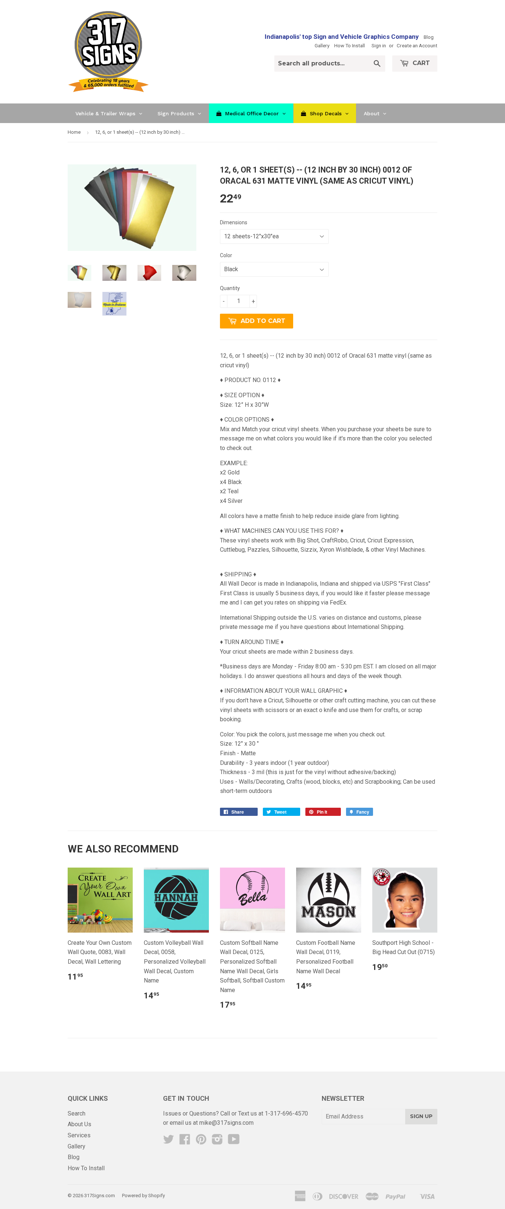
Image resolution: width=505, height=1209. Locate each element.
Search (76, 1113)
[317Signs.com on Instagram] (217, 1141)
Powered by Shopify (143, 1195)
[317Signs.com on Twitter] (168, 1141)
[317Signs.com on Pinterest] (201, 1141)
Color (226, 255)
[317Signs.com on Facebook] (184, 1141)
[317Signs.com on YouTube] (234, 1141)
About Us (79, 1124)
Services (79, 1135)
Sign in (379, 45)
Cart (420, 63)
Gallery (322, 45)
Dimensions (233, 222)
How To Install (349, 45)
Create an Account (417, 45)
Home (74, 132)
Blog (429, 37)
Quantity (230, 288)
